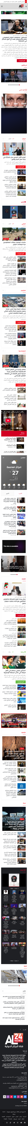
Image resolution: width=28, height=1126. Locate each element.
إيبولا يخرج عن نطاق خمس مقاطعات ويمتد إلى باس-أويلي (9, 847)
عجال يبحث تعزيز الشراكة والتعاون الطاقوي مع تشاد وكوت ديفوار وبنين (14, 601)
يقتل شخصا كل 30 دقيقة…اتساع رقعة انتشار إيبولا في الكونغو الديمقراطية (9, 841)
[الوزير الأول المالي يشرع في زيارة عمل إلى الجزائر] (21, 404)
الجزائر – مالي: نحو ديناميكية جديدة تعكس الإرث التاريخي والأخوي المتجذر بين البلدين (10, 397)
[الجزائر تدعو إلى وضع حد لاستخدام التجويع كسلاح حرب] (14, 75)
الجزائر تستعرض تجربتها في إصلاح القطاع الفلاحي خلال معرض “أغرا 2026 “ (9, 636)
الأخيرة (20, 493)
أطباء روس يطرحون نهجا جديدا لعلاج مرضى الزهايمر (9, 833)
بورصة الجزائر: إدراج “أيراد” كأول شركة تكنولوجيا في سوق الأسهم (16, 981)
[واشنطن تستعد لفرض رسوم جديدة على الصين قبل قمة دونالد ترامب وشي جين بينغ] (21, 328)
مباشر (20, 1116)
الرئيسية (24, 1116)
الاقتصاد (3, 1116)
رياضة (10, 651)
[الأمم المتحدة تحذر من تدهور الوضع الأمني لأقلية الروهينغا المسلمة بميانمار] (21, 532)
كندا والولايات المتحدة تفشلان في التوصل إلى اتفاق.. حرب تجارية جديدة (10, 644)
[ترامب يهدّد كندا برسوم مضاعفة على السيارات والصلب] (21, 343)
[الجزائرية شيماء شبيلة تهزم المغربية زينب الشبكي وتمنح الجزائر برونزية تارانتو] (21, 687)
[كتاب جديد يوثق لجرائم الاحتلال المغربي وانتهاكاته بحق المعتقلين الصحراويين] (21, 770)
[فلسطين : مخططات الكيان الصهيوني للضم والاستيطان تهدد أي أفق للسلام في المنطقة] (14, 26)
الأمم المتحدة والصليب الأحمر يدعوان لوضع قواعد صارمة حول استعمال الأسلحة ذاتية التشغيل (9, 272)
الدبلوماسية (8, 1116)
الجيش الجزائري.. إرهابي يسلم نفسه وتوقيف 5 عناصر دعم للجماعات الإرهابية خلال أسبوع (10, 193)
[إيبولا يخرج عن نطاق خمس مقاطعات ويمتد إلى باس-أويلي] (21, 848)
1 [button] (19, 84)
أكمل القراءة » (22, 60)
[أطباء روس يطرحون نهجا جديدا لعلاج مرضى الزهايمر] (21, 834)
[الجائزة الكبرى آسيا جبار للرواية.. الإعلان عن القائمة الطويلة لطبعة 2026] (21, 764)
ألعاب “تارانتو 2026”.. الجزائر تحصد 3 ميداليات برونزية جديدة (9, 693)
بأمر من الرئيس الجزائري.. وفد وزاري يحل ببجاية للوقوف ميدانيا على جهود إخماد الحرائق (9, 179)
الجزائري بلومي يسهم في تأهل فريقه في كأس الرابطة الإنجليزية (10, 508)
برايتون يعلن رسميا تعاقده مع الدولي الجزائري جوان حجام (9, 700)
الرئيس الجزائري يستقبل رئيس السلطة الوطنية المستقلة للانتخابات (10, 186)
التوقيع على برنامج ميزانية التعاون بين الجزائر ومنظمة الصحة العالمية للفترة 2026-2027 (9, 861)
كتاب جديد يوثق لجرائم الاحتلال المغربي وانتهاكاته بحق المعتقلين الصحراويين (9, 771)
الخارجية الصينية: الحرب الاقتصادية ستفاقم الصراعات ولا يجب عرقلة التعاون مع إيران (10, 336)
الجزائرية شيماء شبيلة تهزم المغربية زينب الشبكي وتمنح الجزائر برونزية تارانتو (9, 687)
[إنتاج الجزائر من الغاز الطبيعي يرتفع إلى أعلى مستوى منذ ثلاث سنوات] (21, 621)
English (5, 1118)
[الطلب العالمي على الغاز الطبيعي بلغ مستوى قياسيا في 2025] (21, 259)
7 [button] (12, 985)
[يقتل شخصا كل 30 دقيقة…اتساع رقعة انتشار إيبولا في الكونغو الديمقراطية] (21, 841)
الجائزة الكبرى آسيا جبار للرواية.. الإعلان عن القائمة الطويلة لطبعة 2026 (9, 764)
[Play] (14, 212)
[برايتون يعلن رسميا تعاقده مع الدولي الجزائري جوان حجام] (21, 700)
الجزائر (10, 138)
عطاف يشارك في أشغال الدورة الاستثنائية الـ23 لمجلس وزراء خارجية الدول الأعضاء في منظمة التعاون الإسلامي (15, 372)
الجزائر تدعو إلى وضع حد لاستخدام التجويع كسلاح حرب (15, 80)
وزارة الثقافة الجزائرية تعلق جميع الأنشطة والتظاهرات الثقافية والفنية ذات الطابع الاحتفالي (10, 793)
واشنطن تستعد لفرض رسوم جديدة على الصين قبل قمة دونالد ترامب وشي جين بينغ (10, 328)
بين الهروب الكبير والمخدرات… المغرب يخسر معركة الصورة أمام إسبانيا (9, 265)
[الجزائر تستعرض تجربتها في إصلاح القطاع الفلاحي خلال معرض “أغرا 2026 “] (21, 635)
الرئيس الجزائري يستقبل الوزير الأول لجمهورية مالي (9, 389)
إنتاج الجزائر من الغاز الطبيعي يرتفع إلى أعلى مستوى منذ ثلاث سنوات (10, 622)
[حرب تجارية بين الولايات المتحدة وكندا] (21, 628)
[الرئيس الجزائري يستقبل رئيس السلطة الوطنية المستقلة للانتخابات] (21, 186)
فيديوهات (15, 1118)
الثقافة (23, 1118)
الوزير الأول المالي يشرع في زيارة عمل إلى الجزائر (10, 403)
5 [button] (12, 574)
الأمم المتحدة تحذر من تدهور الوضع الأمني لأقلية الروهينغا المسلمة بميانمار (9, 532)
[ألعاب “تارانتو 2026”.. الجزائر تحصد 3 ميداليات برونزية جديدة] (21, 694)
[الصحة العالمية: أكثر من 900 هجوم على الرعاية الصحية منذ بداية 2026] (21, 854)
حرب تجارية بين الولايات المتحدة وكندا (10, 629)
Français (10, 1118)
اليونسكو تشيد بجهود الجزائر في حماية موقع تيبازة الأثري (10, 785)
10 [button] (8, 985)
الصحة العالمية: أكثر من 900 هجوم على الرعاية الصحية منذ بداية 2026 (10, 854)
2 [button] (18, 985)
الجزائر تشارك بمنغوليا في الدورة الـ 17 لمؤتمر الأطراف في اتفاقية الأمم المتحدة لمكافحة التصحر (10, 524)
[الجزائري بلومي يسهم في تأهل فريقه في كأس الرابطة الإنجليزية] (21, 509)
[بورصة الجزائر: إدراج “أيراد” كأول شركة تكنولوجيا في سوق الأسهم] (14, 976)
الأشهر (7, 493)
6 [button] (13, 985)
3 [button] (14, 574)
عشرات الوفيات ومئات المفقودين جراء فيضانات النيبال (14, 243)
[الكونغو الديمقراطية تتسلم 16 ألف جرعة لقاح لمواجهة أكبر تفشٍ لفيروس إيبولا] (14, 819)
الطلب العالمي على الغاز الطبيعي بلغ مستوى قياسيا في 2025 (10, 259)
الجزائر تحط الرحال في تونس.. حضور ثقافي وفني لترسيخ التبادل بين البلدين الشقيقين (9, 778)
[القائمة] (2, 7)
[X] (4, 1096)
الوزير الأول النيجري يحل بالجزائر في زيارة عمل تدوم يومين (14, 158)
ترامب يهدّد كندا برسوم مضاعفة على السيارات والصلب (10, 343)
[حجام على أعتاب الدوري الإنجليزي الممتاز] (21, 707)
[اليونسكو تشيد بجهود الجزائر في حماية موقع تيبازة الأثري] (21, 786)
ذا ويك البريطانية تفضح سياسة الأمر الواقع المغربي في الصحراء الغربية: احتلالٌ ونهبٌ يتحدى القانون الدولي (9, 281)
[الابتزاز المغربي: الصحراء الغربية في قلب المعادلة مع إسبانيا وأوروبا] (21, 516)
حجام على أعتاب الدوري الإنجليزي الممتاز (10, 706)
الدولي (10, 223)
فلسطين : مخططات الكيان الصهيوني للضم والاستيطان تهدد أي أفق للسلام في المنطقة (14, 39)
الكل (13, 138)
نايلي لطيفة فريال (22, 35)
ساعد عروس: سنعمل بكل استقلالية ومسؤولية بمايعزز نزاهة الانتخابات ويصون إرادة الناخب (10, 500)
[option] (14, 75)
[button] (11, 888)
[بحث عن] (26, 7)
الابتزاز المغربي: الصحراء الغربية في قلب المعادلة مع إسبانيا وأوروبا (9, 515)
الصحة (19, 1118)
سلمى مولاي (22, 597)
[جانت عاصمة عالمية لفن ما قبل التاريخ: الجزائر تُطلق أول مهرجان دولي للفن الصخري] (14, 748)
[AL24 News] (21, 6)
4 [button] (13, 574)
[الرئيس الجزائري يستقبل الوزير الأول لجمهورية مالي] (21, 390)
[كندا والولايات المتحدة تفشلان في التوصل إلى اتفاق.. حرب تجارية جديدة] (21, 643)
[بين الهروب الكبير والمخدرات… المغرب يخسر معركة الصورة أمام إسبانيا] (21, 265)
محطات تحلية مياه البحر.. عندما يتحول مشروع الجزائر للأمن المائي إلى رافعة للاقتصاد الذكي (15, 311)
